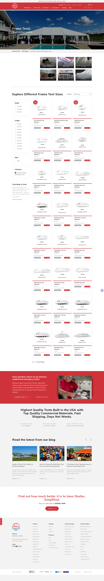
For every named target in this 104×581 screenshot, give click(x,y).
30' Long (19, 126)
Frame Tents (35, 526)
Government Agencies (85, 539)
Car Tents (67, 544)
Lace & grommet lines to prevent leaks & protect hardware (83, 77)
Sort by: (69, 94)
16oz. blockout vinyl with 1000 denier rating (66, 66)
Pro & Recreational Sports (85, 536)
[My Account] (88, 7)
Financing (64, 7)
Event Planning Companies (86, 531)
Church (81, 549)
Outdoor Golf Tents (84, 556)
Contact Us (74, 4)
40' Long (19, 129)
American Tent (19, 571)
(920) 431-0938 (67, 4)
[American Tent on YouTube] (16, 546)
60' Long (19, 135)
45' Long (19, 132)
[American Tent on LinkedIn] (20, 546)
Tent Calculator (52, 545)
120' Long (19, 146)
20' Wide (19, 106)
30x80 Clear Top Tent (39, 347)
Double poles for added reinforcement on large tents (48, 78)
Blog (70, 7)
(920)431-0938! (60, 503)
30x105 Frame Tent (79, 282)
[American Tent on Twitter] (14, 546)
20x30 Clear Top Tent (39, 217)
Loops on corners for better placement (83, 66)
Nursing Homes (83, 554)
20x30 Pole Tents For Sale (61, 120)
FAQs (50, 537)
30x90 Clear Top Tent (80, 315)
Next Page (40, 362)
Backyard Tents (68, 531)
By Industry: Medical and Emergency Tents (20, 173)
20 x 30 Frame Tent (39, 120)
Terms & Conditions (88, 571)
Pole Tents (35, 529)
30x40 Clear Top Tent (39, 250)
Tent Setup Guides (52, 542)
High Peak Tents (36, 536)
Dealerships (82, 544)
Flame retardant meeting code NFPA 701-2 (66, 78)
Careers (50, 529)
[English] (89, 5)
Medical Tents (83, 551)
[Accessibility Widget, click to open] (102, 290)
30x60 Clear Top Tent (59, 315)
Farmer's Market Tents (69, 546)
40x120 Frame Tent (39, 282)
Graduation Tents (68, 541)
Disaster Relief (83, 529)
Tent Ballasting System (37, 549)
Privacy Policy (77, 571)
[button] (42, 123)
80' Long (19, 137)
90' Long (19, 140)
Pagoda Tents (36, 539)
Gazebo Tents (36, 544)
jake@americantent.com (42, 397)
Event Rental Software (53, 547)
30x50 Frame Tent (59, 185)
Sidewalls (35, 546)
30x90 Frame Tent (59, 217)
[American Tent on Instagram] (18, 546)
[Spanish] (91, 5)
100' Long (19, 143)
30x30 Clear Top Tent (59, 250)
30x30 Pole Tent (78, 153)
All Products (27, 7)
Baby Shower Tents (69, 539)
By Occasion (55, 7)
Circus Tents (67, 549)
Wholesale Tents (36, 556)
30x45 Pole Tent (58, 153)
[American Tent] (14, 6)
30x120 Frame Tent (59, 282)
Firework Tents (68, 554)
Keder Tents (35, 531)
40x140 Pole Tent (58, 347)
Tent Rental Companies (85, 526)
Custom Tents (37, 7)
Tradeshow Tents (68, 536)
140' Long (19, 148)
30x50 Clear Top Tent (80, 217)
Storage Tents (36, 561)
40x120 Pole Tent (78, 347)
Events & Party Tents (69, 526)
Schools (82, 546)
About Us (80, 4)
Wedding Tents (68, 529)
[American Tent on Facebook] (12, 546)
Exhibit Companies (84, 534)
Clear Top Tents (36, 534)
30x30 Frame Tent (79, 120)
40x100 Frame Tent (79, 185)
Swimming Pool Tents (84, 559)
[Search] (85, 7)
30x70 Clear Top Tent (39, 315)
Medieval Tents (68, 551)
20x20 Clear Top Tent (39, 185)
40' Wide (19, 112)
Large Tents (35, 559)
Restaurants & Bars (84, 541)
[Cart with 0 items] (91, 7)
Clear (18, 160)
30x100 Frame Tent (79, 250)
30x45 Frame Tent (38, 153)
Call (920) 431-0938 (20, 397)
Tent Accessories (36, 551)
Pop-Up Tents (36, 541)
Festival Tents (68, 534)
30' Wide (19, 109)
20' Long (19, 124)
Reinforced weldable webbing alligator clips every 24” (48, 66)
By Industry (46, 7)
